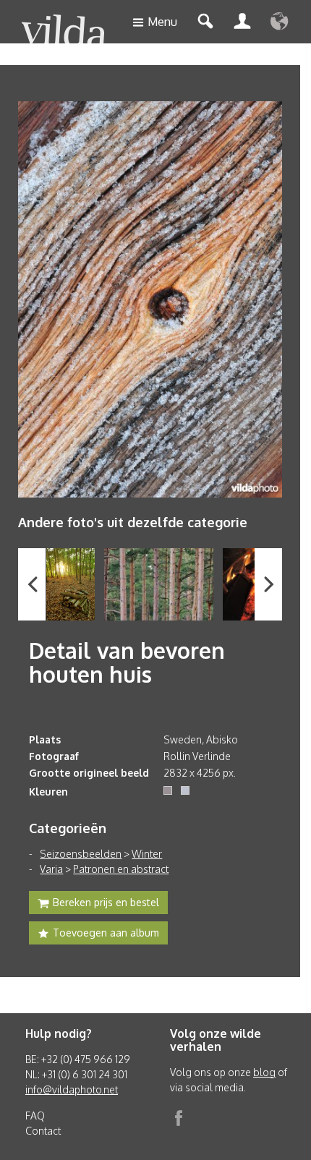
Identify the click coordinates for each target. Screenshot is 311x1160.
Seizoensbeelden (81, 854)
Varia (51, 869)
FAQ (35, 1115)
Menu (162, 21)
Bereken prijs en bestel (106, 902)
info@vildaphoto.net (71, 1089)
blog (264, 1072)
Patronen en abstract (121, 869)
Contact (43, 1131)
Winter (147, 854)
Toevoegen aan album (106, 932)
